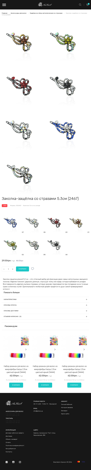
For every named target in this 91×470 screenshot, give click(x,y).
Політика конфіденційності (15, 445)
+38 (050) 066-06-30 (13, 421)
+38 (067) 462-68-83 (13, 422)
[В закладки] (32, 268)
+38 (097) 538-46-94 (12, 415)
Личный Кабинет (66, 404)
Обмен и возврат (11, 439)
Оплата (8, 442)
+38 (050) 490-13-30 (12, 414)
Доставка (9, 436)
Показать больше (12, 292)
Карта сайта (65, 414)
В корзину (16, 385)
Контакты (9, 452)
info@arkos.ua (38, 411)
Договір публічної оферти (15, 433)
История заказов (67, 407)
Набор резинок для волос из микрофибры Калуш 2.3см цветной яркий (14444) (16, 369)
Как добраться (11, 448)
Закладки (64, 411)
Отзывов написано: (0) (12, 316)
